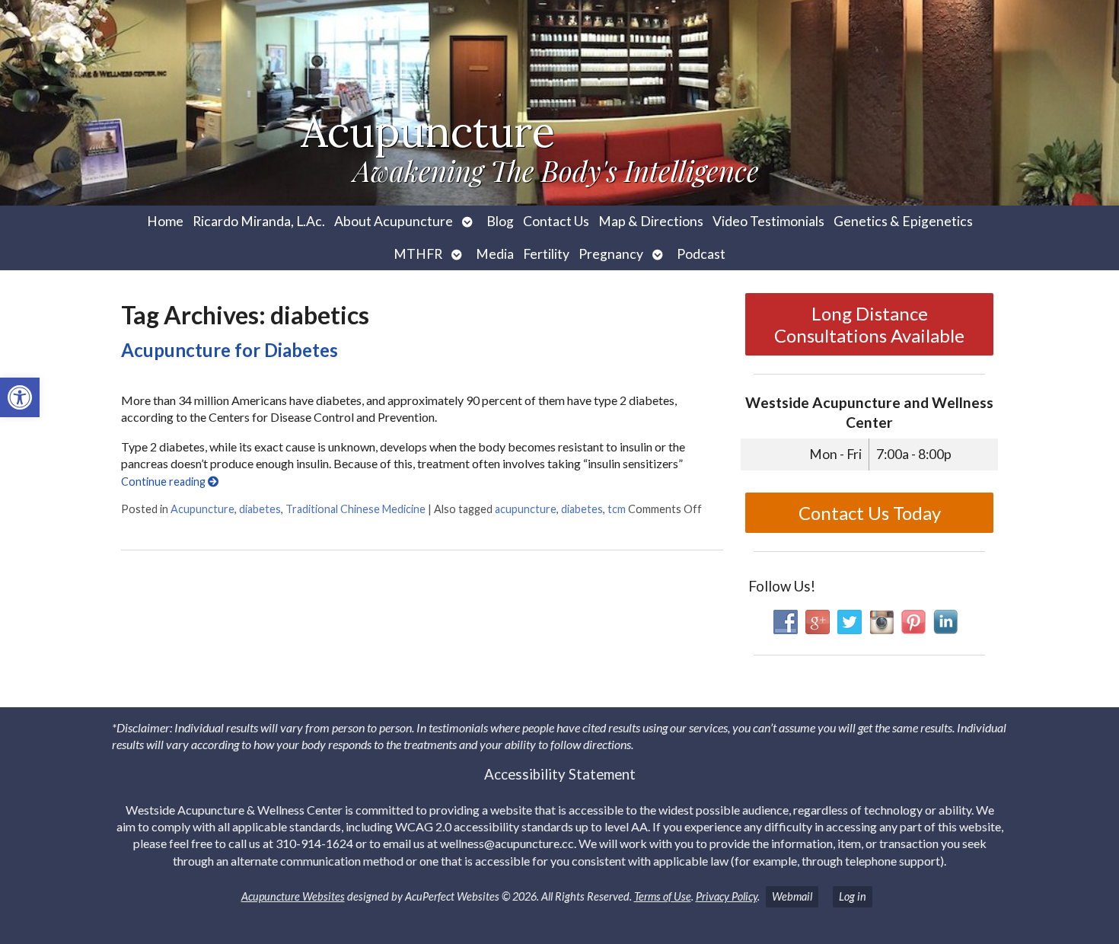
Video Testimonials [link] (768, 221)
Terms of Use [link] (662, 896)
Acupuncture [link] (202, 508)
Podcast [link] (701, 254)
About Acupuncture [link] (393, 221)
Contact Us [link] (556, 221)
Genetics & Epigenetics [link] (903, 221)
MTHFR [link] (418, 254)
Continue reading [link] (164, 481)
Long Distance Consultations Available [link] (869, 324)
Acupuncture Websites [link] (293, 896)
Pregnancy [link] (611, 254)
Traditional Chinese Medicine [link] (355, 508)
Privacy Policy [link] (726, 896)
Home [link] (165, 221)
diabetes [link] (260, 508)
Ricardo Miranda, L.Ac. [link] (259, 221)
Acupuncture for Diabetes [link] (229, 350)
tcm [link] (616, 508)
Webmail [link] (792, 896)
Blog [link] (500, 221)
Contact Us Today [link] (870, 513)
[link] (20, 397)
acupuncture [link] (525, 508)
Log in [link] (852, 896)
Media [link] (495, 254)
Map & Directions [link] (650, 221)
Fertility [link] (546, 254)
